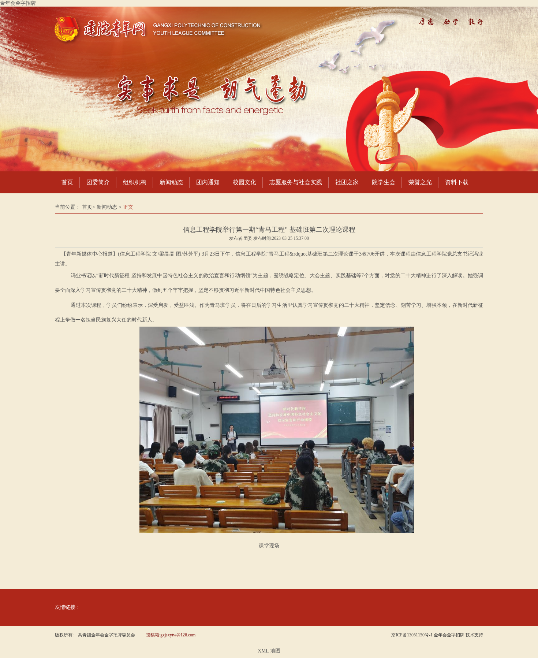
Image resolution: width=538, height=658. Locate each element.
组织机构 (134, 182)
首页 (67, 182)
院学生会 (383, 182)
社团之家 (347, 182)
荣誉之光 (420, 182)
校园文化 (244, 182)
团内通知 (208, 182)
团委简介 (98, 182)
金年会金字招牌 (18, 3)
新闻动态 (171, 182)
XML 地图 (269, 651)
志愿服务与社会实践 (295, 182)
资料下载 (456, 182)
